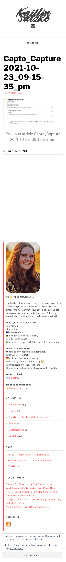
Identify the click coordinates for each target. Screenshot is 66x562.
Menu (34, 43)
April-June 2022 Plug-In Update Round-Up (27, 507)
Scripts (12, 423)
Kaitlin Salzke (33, 13)
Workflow (14, 436)
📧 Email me (12, 378)
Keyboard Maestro (17, 460)
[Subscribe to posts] (8, 525)
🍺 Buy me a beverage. (17, 388)
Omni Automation (40, 460)
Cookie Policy (16, 548)
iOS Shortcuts (42, 454)
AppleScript (24, 454)
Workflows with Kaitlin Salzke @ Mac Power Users (31, 488)
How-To (13, 411)
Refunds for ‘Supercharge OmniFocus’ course (29, 484)
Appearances (16, 404)
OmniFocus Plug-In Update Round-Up (28, 417)
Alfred (11, 454)
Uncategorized (16, 430)
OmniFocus (13, 466)
